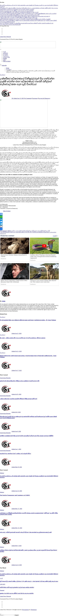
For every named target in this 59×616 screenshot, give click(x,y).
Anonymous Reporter (5, 378)
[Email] (29, 226)
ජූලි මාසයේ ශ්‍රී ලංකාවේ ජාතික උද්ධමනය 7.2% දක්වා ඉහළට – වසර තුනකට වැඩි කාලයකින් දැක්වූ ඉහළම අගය (29, 581)
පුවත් (4, 51)
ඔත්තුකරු (5, 53)
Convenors (34, 98)
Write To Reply (7, 61)
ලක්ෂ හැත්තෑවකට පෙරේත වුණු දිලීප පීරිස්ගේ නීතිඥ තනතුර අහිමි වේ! (18, 398)
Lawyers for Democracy (44, 98)
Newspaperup (25, 609)
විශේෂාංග (5, 55)
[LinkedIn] (29, 219)
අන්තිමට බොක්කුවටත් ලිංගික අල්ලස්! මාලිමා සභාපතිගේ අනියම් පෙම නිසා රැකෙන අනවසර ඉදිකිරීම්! (26, 435)
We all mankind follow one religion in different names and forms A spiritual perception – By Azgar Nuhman (28, 320)
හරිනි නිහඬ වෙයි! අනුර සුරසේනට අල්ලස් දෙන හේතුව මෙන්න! (17, 587)
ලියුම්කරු (5, 54)
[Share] (29, 229)
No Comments (28, 98)
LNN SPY (2, 584)
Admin (3, 301)
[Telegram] (29, 224)
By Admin (14, 98)
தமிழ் (4, 60)
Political (2, 473)
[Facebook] (29, 214)
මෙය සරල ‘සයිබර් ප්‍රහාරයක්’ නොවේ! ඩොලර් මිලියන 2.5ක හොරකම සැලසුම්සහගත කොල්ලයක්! (26, 532)
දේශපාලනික (6, 57)
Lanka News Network (5, 36)
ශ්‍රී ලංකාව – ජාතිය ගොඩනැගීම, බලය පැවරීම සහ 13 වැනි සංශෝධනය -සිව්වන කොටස (22, 338)
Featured (2, 590)
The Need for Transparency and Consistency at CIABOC (15, 495)
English (5, 58)
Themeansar (33, 609)
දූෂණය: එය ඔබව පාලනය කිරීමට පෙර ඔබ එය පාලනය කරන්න (17, 593)
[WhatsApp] (29, 216)
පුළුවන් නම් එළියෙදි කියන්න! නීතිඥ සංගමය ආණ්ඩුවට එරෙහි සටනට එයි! (19, 381)
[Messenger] (29, 221)
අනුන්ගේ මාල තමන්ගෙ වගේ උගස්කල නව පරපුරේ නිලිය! (15, 453)
